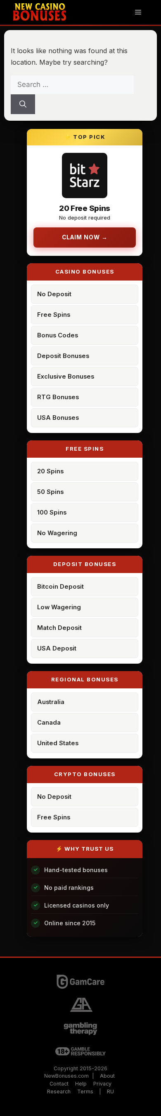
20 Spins (50, 471)
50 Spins (50, 492)
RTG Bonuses (58, 397)
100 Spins (51, 512)
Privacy (102, 1084)
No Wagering (57, 533)
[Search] (23, 104)
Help (81, 1084)
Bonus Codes (57, 335)
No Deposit (54, 294)
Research (59, 1091)
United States (57, 743)
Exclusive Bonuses (65, 376)
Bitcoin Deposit (60, 586)
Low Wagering (59, 607)
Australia (50, 702)
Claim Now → (85, 237)
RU (110, 1091)
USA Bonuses (58, 417)
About (107, 1076)
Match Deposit (59, 628)
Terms (85, 1091)
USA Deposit (56, 648)
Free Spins (53, 314)
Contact (59, 1084)
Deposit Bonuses (63, 356)
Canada (49, 722)
